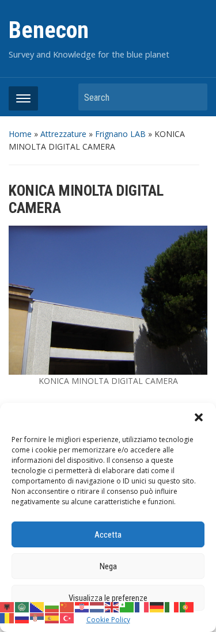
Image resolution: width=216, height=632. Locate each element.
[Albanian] (7, 606)
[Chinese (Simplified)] (67, 606)
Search (193, 97)
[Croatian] (82, 606)
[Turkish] (67, 617)
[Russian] (22, 617)
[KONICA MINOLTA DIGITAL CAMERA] (108, 299)
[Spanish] (52, 617)
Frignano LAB (120, 133)
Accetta (108, 535)
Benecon (49, 30)
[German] (157, 606)
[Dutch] (97, 606)
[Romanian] (7, 617)
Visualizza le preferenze (108, 598)
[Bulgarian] (52, 606)
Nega (108, 566)
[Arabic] (22, 606)
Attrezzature (63, 133)
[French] (142, 606)
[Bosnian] (37, 606)
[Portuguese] (187, 606)
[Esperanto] (127, 606)
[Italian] (172, 606)
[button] (198, 417)
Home (20, 133)
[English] (112, 606)
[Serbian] (37, 617)
